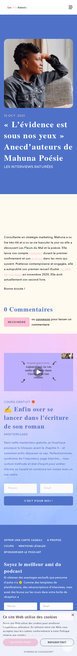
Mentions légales (32, 545)
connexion (43, 319)
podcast (36, 258)
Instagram (35, 253)
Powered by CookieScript (38, 651)
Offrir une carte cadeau (23, 540)
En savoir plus (35, 635)
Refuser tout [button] (57, 642)
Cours (9, 545)
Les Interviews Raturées (28, 167)
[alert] (38, 633)
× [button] (72, 615)
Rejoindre (17, 322)
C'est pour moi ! (38, 500)
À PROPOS (54, 540)
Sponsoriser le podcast (22, 552)
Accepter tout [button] (20, 642)
